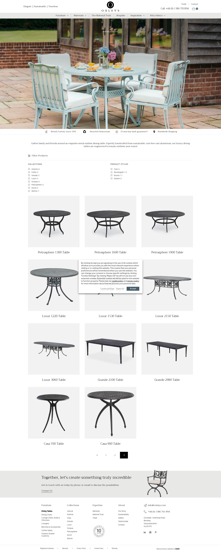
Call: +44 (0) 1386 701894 (175, 8)
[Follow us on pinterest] (156, 532)
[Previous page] (97, 455)
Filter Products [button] (39, 156)
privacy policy (133, 281)
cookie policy (117, 281)
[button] (195, 8)
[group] (57, 131)
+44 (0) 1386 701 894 (159, 511)
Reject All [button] (120, 288)
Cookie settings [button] (107, 288)
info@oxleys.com (157, 505)
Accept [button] (133, 289)
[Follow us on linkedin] (145, 532)
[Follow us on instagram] (150, 532)
